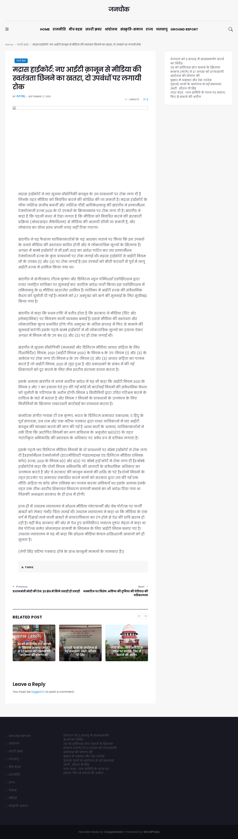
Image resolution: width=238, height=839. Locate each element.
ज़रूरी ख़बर (93, 29)
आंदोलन (111, 29)
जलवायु (162, 29)
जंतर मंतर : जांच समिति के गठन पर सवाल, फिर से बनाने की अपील (127, 651)
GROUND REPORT (20, 736)
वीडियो (13, 798)
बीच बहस (75, 29)
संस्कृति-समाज (131, 29)
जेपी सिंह (20, 96)
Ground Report (184, 29)
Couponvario (113, 832)
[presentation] (139, 616)
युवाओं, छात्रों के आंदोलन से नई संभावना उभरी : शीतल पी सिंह (80, 651)
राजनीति (59, 29)
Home (45, 29)
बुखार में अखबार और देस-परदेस (191, 80)
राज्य (149, 29)
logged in (38, 692)
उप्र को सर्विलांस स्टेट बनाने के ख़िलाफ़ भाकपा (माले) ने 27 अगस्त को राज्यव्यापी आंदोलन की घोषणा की (34, 649)
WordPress (152, 832)
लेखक (13, 790)
